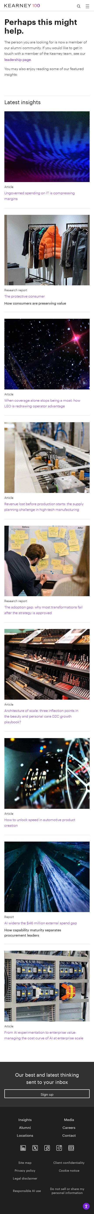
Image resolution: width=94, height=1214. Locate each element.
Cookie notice (69, 1170)
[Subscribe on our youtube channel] (71, 1147)
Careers (69, 1127)
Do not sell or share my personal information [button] (67, 1190)
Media (69, 1119)
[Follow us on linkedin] (23, 1147)
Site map (24, 1162)
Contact (69, 1135)
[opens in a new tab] (59, 1147)
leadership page (17, 59)
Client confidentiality (69, 1162)
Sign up (47, 1094)
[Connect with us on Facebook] (47, 1147)
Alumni (25, 1127)
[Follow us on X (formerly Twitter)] (35, 1147)
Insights (25, 1119)
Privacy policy (25, 1170)
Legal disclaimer (25, 1178)
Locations (25, 1135)
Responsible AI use (27, 1190)
